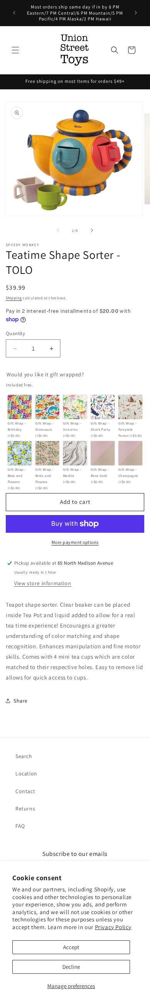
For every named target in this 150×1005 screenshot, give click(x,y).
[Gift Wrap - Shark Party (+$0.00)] (102, 406)
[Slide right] (91, 230)
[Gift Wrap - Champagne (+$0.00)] (130, 453)
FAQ (20, 825)
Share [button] (20, 700)
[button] (15, 50)
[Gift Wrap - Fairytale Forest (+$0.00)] (130, 406)
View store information (42, 583)
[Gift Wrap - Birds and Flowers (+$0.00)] (47, 453)
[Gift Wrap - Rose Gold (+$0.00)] (102, 453)
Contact (25, 791)
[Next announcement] (135, 12)
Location (26, 773)
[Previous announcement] (14, 12)
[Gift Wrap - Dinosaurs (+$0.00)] (47, 406)
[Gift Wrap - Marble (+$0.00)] (75, 453)
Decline (71, 966)
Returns (25, 808)
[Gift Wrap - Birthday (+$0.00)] (19, 406)
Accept (71, 947)
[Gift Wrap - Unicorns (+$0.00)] (75, 406)
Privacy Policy (113, 927)
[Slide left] (58, 230)
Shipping (14, 297)
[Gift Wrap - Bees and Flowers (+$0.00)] (19, 453)
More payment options (75, 542)
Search (23, 756)
